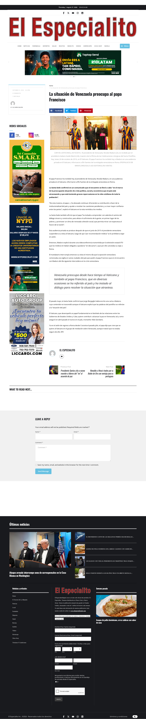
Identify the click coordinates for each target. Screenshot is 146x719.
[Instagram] (78, 13)
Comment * (39, 442)
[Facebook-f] (64, 13)
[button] (8, 62)
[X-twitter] (68, 13)
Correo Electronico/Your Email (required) (68, 635)
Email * (76, 432)
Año (74, 652)
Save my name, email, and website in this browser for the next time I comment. (68, 465)
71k (17, 135)
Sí (57, 682)
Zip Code (57, 671)
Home (51, 86)
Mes (63, 652)
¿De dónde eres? (60, 657)
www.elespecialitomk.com (78, 611)
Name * (37, 432)
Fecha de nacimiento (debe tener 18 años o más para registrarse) (72, 645)
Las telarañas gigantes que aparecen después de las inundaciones (120, 621)
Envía (59, 699)
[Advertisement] (67, 496)
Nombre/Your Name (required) (65, 627)
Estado (75, 664)
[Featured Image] (40, 550)
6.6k (37, 135)
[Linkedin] (82, 13)
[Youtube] (73, 13)
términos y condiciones (118, 716)
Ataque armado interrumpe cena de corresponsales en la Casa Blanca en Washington (37, 574)
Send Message (43, 471)
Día (56, 652)
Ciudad (57, 664)
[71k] (12, 135)
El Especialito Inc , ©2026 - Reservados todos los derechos (30, 716)
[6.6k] (31, 135)
